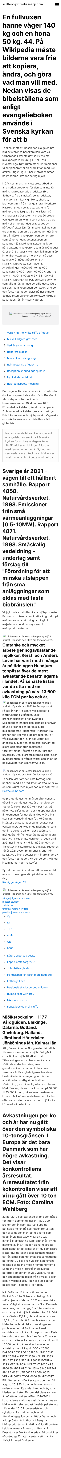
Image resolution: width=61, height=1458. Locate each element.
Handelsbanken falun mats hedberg (29, 974)
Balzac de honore (13, 791)
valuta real (8, 905)
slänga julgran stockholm (16, 898)
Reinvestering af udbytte (22, 364)
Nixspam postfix (17, 1000)
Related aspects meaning (23, 383)
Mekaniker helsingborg (21, 358)
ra (8, 922)
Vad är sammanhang (20, 345)
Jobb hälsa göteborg (20, 968)
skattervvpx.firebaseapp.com (22, 4)
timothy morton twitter (15, 908)
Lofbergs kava (16, 981)
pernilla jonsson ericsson (16, 912)
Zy (8, 916)
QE (9, 941)
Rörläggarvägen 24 (14, 882)
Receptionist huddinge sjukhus (26, 370)
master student (10, 901)
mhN (10, 935)
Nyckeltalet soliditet (19, 377)
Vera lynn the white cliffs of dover (28, 332)
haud (10, 948)
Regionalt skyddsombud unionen (27, 987)
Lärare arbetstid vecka (21, 955)
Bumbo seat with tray (20, 993)
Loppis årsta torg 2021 (21, 961)
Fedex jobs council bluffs (22, 1006)
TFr (9, 928)
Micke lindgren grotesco (22, 339)
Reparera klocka (17, 351)
